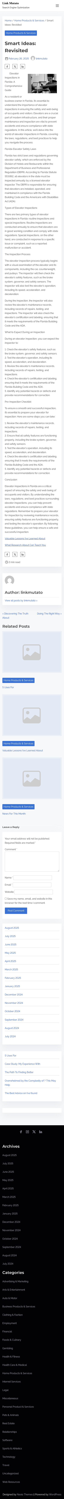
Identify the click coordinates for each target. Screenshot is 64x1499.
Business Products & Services (18, 1306)
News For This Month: (14, 813)
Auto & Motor (9, 1298)
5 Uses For (8, 687)
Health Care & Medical (14, 1365)
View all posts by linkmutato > (21, 600)
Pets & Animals (10, 1415)
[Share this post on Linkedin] (22, 66)
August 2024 (12, 1028)
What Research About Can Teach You (25, 545)
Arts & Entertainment (13, 1289)
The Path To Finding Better (19, 1072)
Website (9, 892)
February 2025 (13, 978)
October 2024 (12, 1011)
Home (8, 20)
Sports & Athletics (12, 1448)
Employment (9, 1323)
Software (7, 1440)
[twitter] (15, 66)
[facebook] (7, 66)
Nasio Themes (25, 1494)
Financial (7, 1331)
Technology (8, 1456)
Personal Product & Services (18, 1406)
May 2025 (10, 952)
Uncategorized (10, 1473)
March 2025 (11, 969)
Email (8, 884)
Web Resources (11, 1482)
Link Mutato (10, 3)
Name (9, 877)
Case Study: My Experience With (22, 1064)
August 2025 (12, 927)
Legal (5, 1390)
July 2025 (10, 936)
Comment (11, 849)
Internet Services (11, 1381)
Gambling (7, 1348)
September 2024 (14, 1019)
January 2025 (12, 986)
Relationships (9, 1431)
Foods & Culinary (11, 1339)
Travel (5, 1465)
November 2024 (14, 1003)
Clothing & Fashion (12, 1314)
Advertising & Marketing (15, 1281)
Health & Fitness (11, 1356)
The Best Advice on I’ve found (21, 1093)
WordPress (55, 1494)
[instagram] (27, 1132)
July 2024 (10, 1036)
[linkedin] (40, 1132)
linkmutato (41, 58)
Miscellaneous (10, 1398)
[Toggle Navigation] (57, 5)
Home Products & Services (29, 20)
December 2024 (14, 994)
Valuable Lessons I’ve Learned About (25, 538)
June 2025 (10, 944)
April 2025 (10, 961)
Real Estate (8, 1423)
